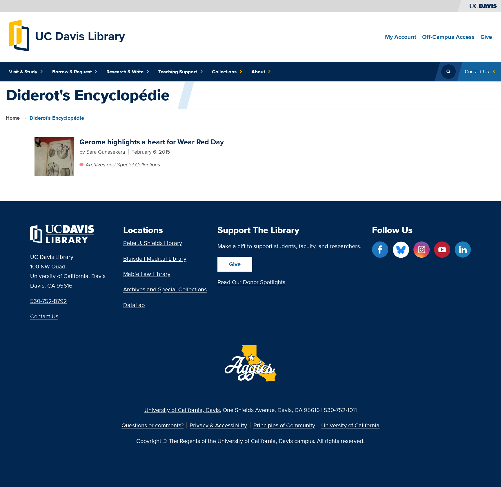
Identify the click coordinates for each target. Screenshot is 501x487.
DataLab (134, 305)
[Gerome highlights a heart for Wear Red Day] (54, 156)
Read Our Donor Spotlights (251, 282)
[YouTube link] (442, 249)
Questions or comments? (152, 425)
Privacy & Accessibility (218, 425)
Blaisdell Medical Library (154, 258)
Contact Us (44, 316)
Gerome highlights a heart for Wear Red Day (151, 142)
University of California (350, 425)
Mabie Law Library (146, 274)
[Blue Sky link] (401, 249)
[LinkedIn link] (463, 249)
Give (235, 264)
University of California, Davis (182, 410)
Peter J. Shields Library (152, 243)
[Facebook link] (380, 249)
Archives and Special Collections (123, 164)
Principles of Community (284, 425)
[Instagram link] (421, 249)
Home (13, 118)
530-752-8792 (48, 301)
